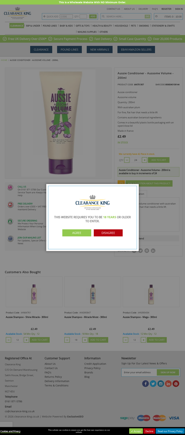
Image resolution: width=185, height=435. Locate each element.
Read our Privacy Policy (170, 431)
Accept (137, 431)
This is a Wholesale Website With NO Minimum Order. (92, 2)
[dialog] (92, 217)
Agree (76, 233)
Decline (149, 431)
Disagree (108, 233)
